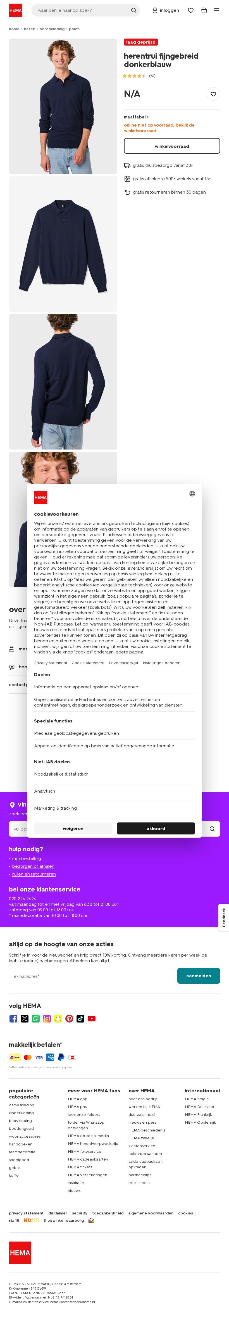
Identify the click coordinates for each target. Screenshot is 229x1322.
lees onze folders (84, 1114)
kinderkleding (21, 1113)
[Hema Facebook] (13, 1019)
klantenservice (141, 1145)
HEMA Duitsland (199, 1106)
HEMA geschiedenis (146, 1130)
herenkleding (52, 29)
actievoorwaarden (145, 1153)
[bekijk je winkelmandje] (204, 10)
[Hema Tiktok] (80, 1019)
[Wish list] (190, 10)
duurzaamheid (141, 1114)
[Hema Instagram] (47, 1019)
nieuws (74, 1190)
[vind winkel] (212, 829)
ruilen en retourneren (34, 874)
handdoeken (20, 1144)
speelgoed (19, 1159)
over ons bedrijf (143, 1099)
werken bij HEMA (144, 1106)
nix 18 (14, 1220)
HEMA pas (77, 1106)
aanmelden (198, 975)
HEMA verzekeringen (87, 1175)
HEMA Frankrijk (198, 1114)
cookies (185, 1213)
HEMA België (197, 1099)
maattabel (135, 117)
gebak (15, 1167)
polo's (74, 29)
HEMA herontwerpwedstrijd (93, 1143)
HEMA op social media (88, 1135)
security (79, 1213)
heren (29, 29)
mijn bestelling (26, 858)
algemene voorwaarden (150, 1213)
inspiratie (76, 1182)
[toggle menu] (216, 10)
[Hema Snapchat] (58, 1019)
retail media (139, 1182)
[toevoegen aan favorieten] (213, 94)
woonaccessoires (24, 1136)
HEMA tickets (80, 1167)
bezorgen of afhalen (33, 866)
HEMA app (77, 1099)
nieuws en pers (142, 1122)
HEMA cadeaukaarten (88, 1159)
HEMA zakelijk (141, 1138)
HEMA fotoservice (84, 1151)
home (14, 29)
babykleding (20, 1120)
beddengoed (21, 1128)
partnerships (139, 1175)
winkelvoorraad (172, 146)
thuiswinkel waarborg (64, 1220)
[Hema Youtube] (92, 1019)
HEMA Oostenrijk (200, 1122)
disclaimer (57, 1213)
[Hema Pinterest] (69, 1019)
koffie (14, 1175)
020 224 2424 (22, 898)
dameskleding (21, 1105)
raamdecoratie (22, 1152)
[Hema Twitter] (24, 1019)
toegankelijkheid (107, 1213)
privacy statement (26, 1213)
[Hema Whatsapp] (36, 1019)
